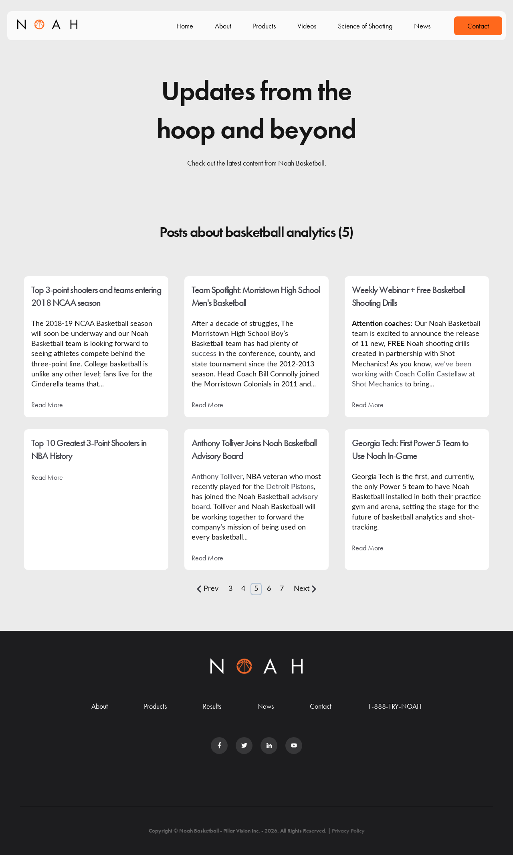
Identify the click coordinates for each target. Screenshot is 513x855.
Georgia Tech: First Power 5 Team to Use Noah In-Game (410, 449)
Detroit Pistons (290, 487)
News (422, 25)
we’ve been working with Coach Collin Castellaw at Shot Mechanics (413, 374)
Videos (306, 25)
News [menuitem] (265, 706)
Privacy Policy (348, 830)
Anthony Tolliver (217, 477)
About (223, 25)
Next (301, 588)
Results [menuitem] (212, 706)
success (204, 354)
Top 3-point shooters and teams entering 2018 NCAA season (96, 296)
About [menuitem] (99, 706)
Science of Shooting (365, 25)
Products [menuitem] (155, 706)
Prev (211, 588)
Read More (47, 404)
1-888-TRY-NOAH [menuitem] (395, 706)
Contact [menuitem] (320, 706)
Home (184, 25)
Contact (478, 25)
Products (264, 25)
